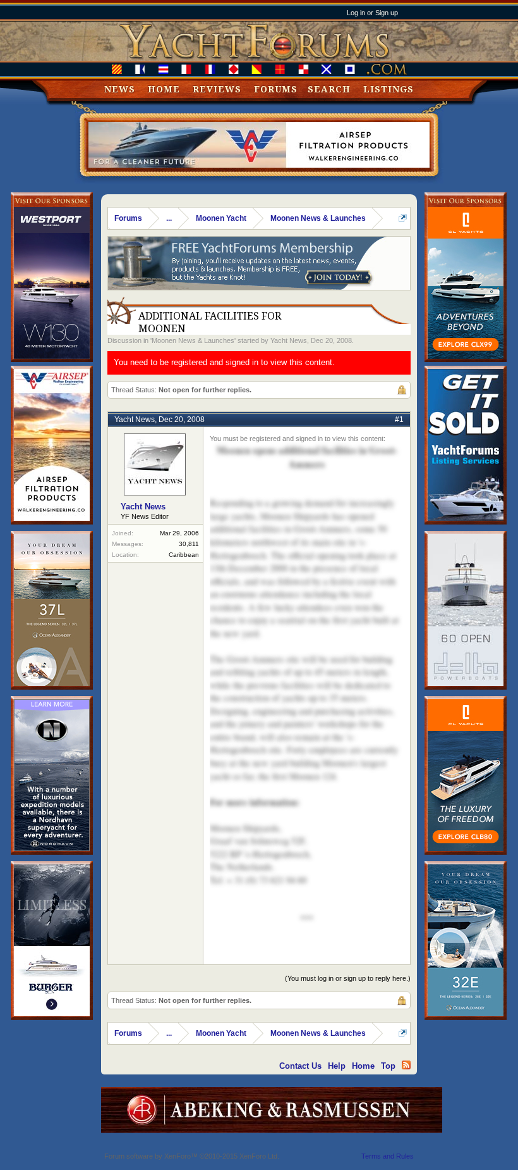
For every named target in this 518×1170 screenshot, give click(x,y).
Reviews (217, 89)
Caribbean (184, 554)
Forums (276, 89)
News (119, 89)
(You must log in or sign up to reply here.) (348, 978)
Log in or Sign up (372, 12)
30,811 (189, 543)
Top (388, 1066)
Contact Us (300, 1066)
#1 (399, 419)
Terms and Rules (387, 1156)
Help (337, 1066)
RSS (406, 1065)
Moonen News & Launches (193, 340)
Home (164, 89)
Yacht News (288, 340)
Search (329, 89)
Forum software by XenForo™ (191, 1156)
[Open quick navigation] (403, 218)
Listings (388, 89)
